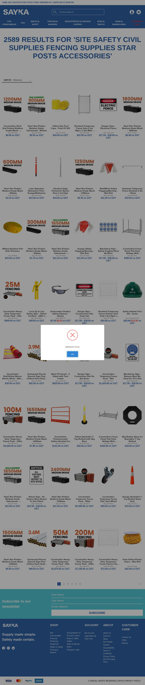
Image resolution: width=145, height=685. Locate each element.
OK (72, 354)
